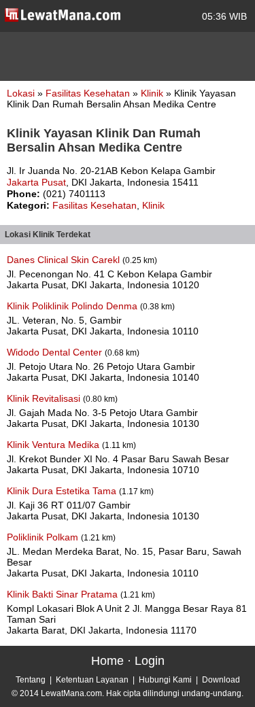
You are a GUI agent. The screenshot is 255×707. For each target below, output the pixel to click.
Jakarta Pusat (36, 182)
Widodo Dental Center (56, 352)
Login (150, 661)
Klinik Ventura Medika (54, 444)
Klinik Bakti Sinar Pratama (63, 594)
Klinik (153, 93)
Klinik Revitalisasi (45, 398)
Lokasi (21, 93)
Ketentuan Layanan (92, 680)
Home (107, 661)
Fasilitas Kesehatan (89, 93)
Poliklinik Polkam (44, 537)
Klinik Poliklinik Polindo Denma (73, 305)
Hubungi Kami (165, 680)
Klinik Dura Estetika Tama (63, 490)
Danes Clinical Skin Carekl (64, 259)
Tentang (31, 680)
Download (221, 680)
